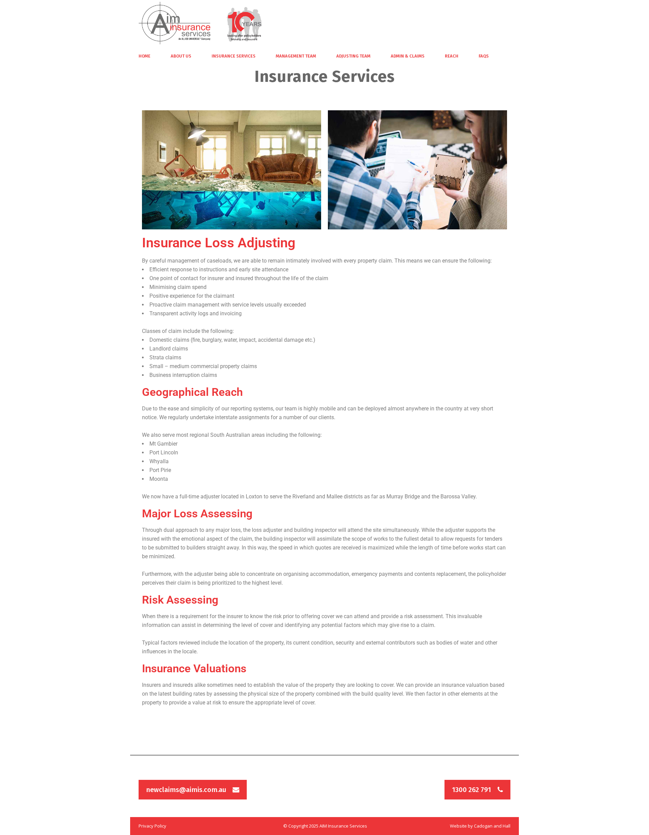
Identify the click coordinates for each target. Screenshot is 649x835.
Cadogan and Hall (492, 826)
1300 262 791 (471, 790)
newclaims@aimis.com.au (186, 790)
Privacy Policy (152, 826)
